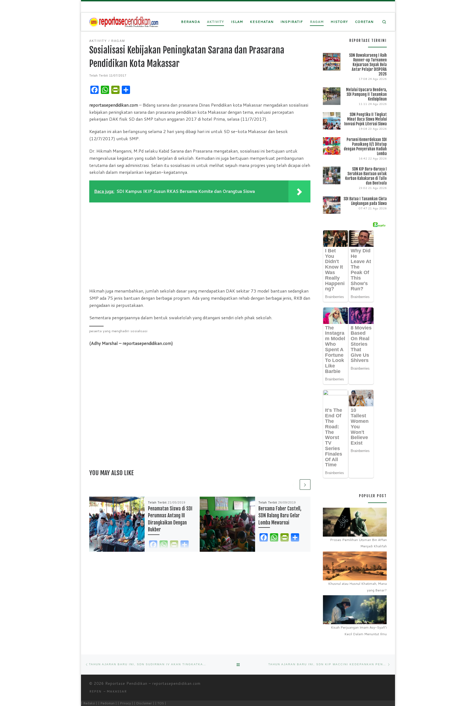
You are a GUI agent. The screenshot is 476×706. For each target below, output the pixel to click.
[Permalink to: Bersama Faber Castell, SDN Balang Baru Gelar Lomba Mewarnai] (227, 524)
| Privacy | (125, 703)
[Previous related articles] (293, 484)
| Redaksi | (89, 703)
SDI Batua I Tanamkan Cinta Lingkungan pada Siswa (365, 201)
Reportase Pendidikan (126, 683)
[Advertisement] (199, 243)
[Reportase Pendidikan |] (123, 21)
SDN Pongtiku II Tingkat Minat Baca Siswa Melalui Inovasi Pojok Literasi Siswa (365, 119)
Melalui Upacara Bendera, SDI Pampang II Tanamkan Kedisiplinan (366, 94)
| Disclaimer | (144, 703)
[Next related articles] (305, 484)
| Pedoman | (107, 703)
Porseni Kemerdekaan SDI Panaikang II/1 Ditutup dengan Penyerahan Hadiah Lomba (365, 146)
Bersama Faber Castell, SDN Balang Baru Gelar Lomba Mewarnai (279, 515)
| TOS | (160, 703)
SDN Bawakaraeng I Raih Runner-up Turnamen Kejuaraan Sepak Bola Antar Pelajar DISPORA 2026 (368, 64)
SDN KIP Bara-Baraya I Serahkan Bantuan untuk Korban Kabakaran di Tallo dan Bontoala (366, 176)
